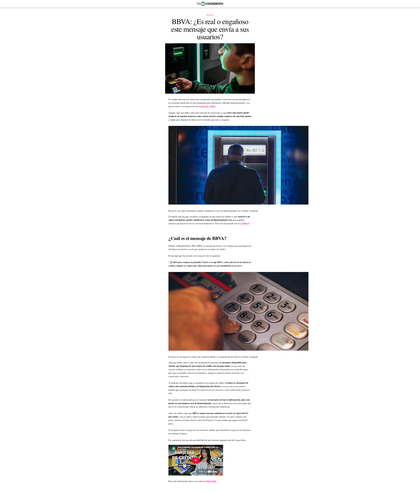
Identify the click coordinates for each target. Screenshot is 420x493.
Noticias (210, 15)
